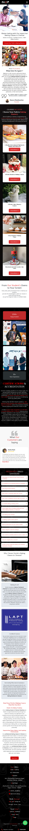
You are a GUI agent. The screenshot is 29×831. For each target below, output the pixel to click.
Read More (5, 462)
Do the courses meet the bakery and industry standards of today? (14, 545)
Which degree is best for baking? (14, 530)
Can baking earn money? (14, 514)
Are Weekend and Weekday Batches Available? (14, 483)
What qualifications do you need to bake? (14, 525)
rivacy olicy (14, 814)
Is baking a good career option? (14, 520)
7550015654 (23, 829)
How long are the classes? (14, 488)
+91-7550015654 (14, 772)
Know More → (15, 149)
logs (14, 817)
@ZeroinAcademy (15, 793)
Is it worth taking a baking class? (14, 504)
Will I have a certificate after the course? (14, 493)
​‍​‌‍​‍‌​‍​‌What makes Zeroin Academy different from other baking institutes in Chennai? (14, 509)
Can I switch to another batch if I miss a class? (14, 535)
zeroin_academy (15, 791)
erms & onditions (14, 811)
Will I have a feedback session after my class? (14, 499)
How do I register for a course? (14, 540)
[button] (12, 29)
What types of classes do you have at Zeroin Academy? (14, 478)
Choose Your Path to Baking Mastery (14, 43)
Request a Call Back (8, 829)
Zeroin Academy (13, 823)
